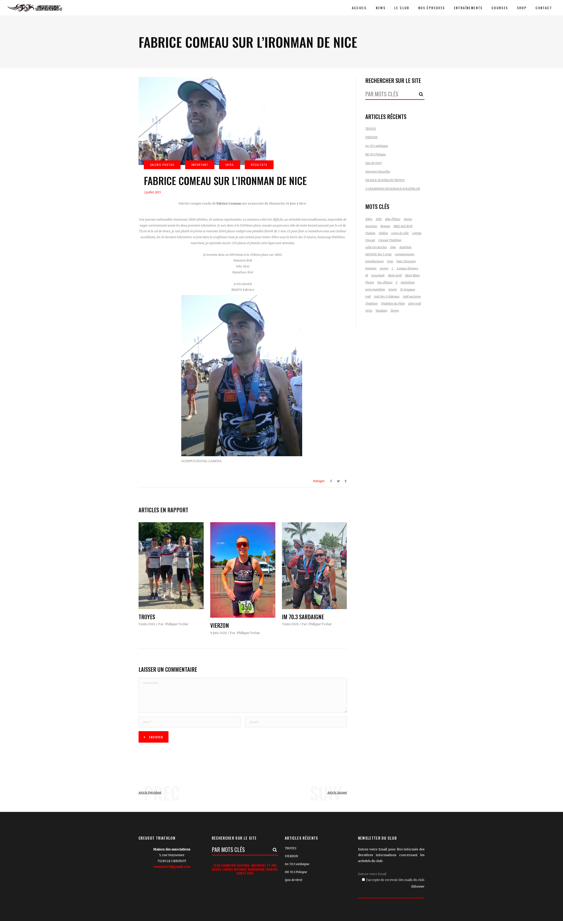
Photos (369, 282)
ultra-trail (414, 304)
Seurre (392, 289)
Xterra (395, 311)
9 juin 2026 (147, 624)
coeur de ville (400, 233)
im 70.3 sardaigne (303, 617)
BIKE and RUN (403, 226)
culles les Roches (376, 247)
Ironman (371, 268)
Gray (390, 261)
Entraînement (374, 261)
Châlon (383, 233)
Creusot (370, 240)
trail (368, 296)
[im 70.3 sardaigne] (314, 565)
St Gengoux (407, 289)
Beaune (385, 226)
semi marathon (375, 289)
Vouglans (381, 311)
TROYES (147, 617)
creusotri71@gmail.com (171, 867)
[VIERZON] (242, 570)
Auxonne (371, 226)
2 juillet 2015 (152, 192)
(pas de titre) (373, 163)
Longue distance (407, 268)
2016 (379, 219)
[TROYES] (171, 565)
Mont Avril (395, 275)
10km (368, 219)
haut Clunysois (406, 261)
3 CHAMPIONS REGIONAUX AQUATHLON (392, 189)
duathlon (405, 247)
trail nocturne (412, 296)
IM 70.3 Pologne (375, 154)
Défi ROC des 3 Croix (378, 254)
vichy (368, 311)
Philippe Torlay (176, 624)
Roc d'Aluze (385, 282)
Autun (408, 219)
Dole (393, 247)
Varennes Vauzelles (377, 172)
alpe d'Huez (392, 219)
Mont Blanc (412, 275)
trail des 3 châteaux (387, 296)
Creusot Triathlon (389, 240)
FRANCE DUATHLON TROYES (385, 180)
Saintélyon (408, 282)
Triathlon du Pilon (393, 304)
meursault (378, 275)
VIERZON (219, 625)
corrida (416, 233)
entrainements (404, 254)
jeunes (384, 268)
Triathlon (371, 304)
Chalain (370, 233)
